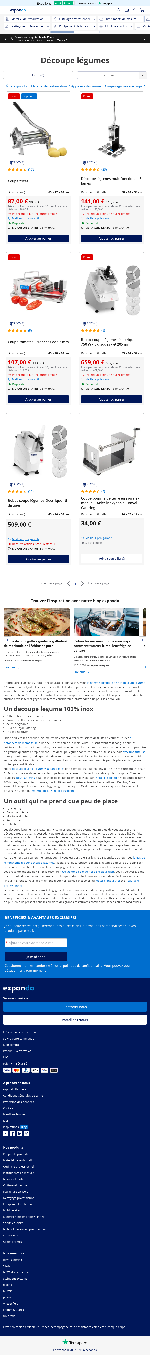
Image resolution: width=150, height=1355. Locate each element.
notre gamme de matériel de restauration (87, 871)
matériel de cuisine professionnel (53, 791)
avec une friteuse (134, 752)
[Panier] (142, 10)
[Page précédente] (68, 583)
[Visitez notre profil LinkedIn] (19, 1135)
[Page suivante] (82, 583)
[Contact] (126, 10)
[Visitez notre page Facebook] (12, 1135)
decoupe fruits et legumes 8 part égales (38, 769)
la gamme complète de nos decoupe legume (116, 683)
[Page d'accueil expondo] (7, 86)
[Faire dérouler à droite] (144, 38)
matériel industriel (108, 880)
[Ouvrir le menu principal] (5, 10)
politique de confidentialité (83, 965)
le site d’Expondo (106, 778)
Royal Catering (25, 778)
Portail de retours (75, 1020)
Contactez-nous (75, 1007)
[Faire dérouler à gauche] (5, 38)
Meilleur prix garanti (25, 218)
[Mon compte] (134, 10)
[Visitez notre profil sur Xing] (26, 1135)
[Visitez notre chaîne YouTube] (5, 1135)
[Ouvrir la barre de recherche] (119, 10)
